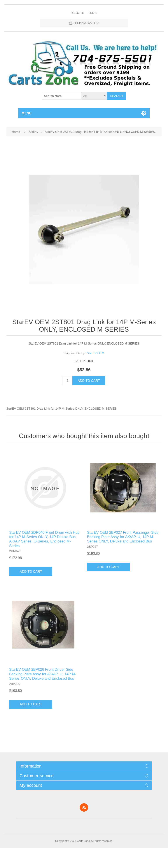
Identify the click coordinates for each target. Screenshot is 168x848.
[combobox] (61, 96)
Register (77, 12)
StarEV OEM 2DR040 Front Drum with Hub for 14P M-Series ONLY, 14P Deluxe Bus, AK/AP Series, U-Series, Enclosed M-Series (44, 539)
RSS (84, 807)
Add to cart (89, 380)
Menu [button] (27, 113)
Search (116, 96)
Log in (93, 12)
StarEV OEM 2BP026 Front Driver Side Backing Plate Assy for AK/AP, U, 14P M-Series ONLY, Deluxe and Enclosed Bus (42, 674)
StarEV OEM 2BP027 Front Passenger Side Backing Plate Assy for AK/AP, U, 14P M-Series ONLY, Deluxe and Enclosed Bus (122, 537)
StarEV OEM (95, 353)
